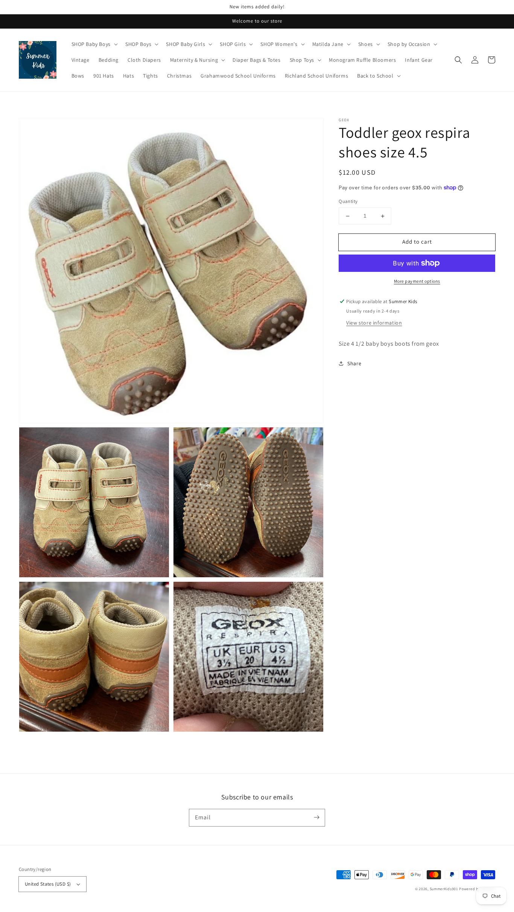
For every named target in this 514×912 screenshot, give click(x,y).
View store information (374, 322)
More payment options (417, 281)
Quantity (348, 201)
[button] (458, 60)
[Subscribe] (316, 817)
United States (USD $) (48, 884)
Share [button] (354, 363)
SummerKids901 (444, 888)
